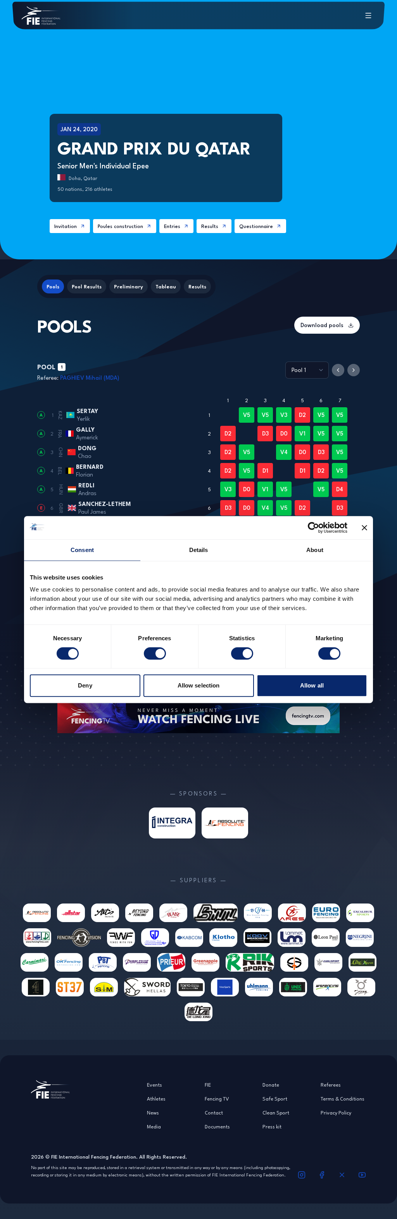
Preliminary (128, 286)
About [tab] (314, 550)
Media (154, 1126)
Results (209, 226)
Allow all (312, 685)
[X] (342, 1175)
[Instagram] (302, 1175)
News (153, 1112)
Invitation (65, 226)
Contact (214, 1112)
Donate (270, 1084)
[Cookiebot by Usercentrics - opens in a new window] (313, 527)
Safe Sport (274, 1098)
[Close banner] (364, 527)
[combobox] (307, 370)
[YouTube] (362, 1175)
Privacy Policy (336, 1112)
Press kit (271, 1126)
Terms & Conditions (342, 1098)
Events (154, 1084)
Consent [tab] (82, 550)
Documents (217, 1126)
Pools (53, 286)
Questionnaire (256, 226)
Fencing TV (217, 1098)
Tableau (165, 286)
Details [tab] (198, 550)
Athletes (156, 1098)
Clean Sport (275, 1112)
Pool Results (87, 286)
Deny (85, 685)
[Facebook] (322, 1175)
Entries (172, 226)
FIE (208, 1084)
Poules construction (120, 226)
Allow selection (199, 685)
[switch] (155, 653)
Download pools (321, 325)
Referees (331, 1084)
